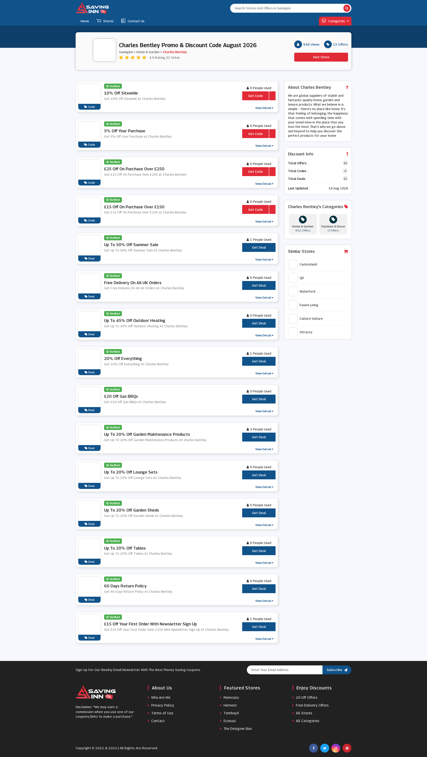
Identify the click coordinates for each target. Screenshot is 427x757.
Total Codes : (298, 171)
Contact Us (136, 21)
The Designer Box (237, 729)
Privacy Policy (162, 705)
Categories (336, 21)
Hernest (230, 705)
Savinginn (126, 52)
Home (85, 21)
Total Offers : (298, 163)
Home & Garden (147, 52)
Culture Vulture (311, 318)
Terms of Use (161, 713)
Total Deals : (297, 179)
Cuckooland (308, 264)
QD (302, 278)
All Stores (303, 713)
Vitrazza (306, 332)
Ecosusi (229, 721)
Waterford (307, 291)
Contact (157, 721)
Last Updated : (298, 188)
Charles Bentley (175, 52)
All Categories (307, 721)
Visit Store (321, 57)
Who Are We (160, 697)
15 (345, 163)
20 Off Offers (306, 697)
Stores (108, 21)
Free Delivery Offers (312, 705)
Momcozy (231, 697)
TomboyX (231, 713)
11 (345, 178)
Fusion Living (309, 305)
